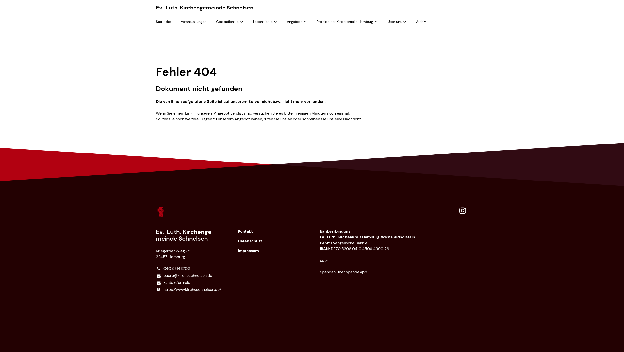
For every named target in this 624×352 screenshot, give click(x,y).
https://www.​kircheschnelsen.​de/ (192, 289)
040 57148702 (176, 268)
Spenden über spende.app (343, 272)
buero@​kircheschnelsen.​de (187, 275)
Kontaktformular (177, 282)
